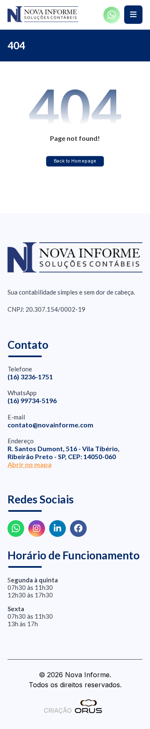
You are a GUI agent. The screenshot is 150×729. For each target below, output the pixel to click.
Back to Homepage (75, 161)
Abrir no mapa (30, 464)
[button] (133, 14)
